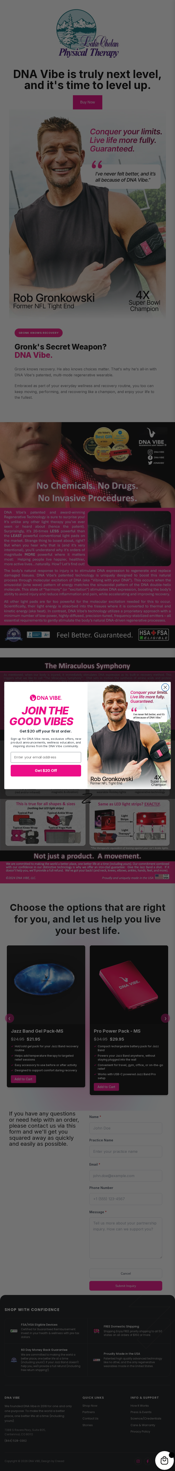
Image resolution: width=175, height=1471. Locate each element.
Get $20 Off (46, 770)
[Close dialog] (165, 687)
